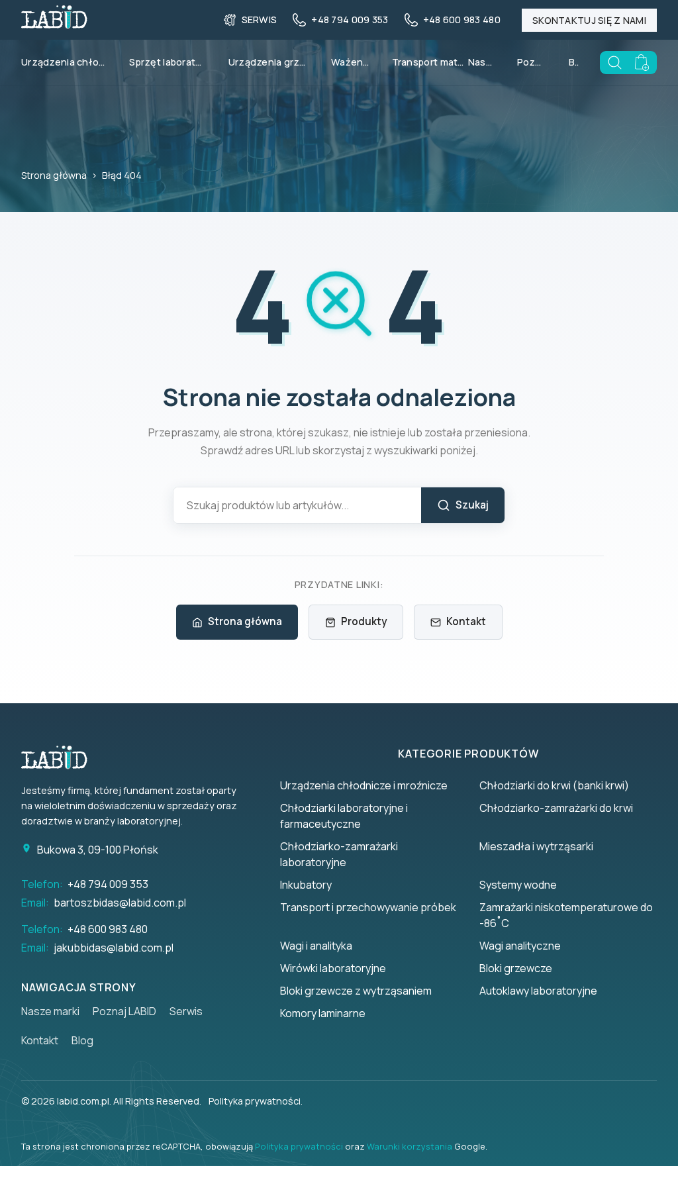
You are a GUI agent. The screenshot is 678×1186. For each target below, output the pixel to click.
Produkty (364, 621)
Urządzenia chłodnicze (70, 62)
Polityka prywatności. (256, 1101)
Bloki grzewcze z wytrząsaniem (356, 990)
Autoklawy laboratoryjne (538, 990)
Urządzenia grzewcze (274, 62)
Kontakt (466, 621)
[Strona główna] (61, 757)
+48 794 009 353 (108, 884)
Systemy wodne (518, 884)
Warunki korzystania (409, 1146)
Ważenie (351, 62)
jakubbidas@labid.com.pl (113, 947)
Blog (574, 62)
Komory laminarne (322, 1013)
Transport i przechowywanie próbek (368, 907)
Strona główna (54, 175)
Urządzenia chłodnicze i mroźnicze (364, 785)
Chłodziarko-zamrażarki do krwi (556, 808)
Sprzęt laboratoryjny (173, 62)
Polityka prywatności (299, 1146)
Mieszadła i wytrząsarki (536, 846)
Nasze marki (482, 62)
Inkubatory (306, 884)
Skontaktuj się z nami (589, 20)
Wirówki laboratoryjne (333, 968)
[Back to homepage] (54, 24)
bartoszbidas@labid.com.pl (120, 902)
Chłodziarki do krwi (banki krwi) (554, 785)
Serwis (186, 1011)
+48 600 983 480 (108, 929)
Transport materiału (435, 62)
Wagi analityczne (520, 945)
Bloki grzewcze (515, 968)
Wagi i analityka (316, 945)
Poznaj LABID (532, 62)
